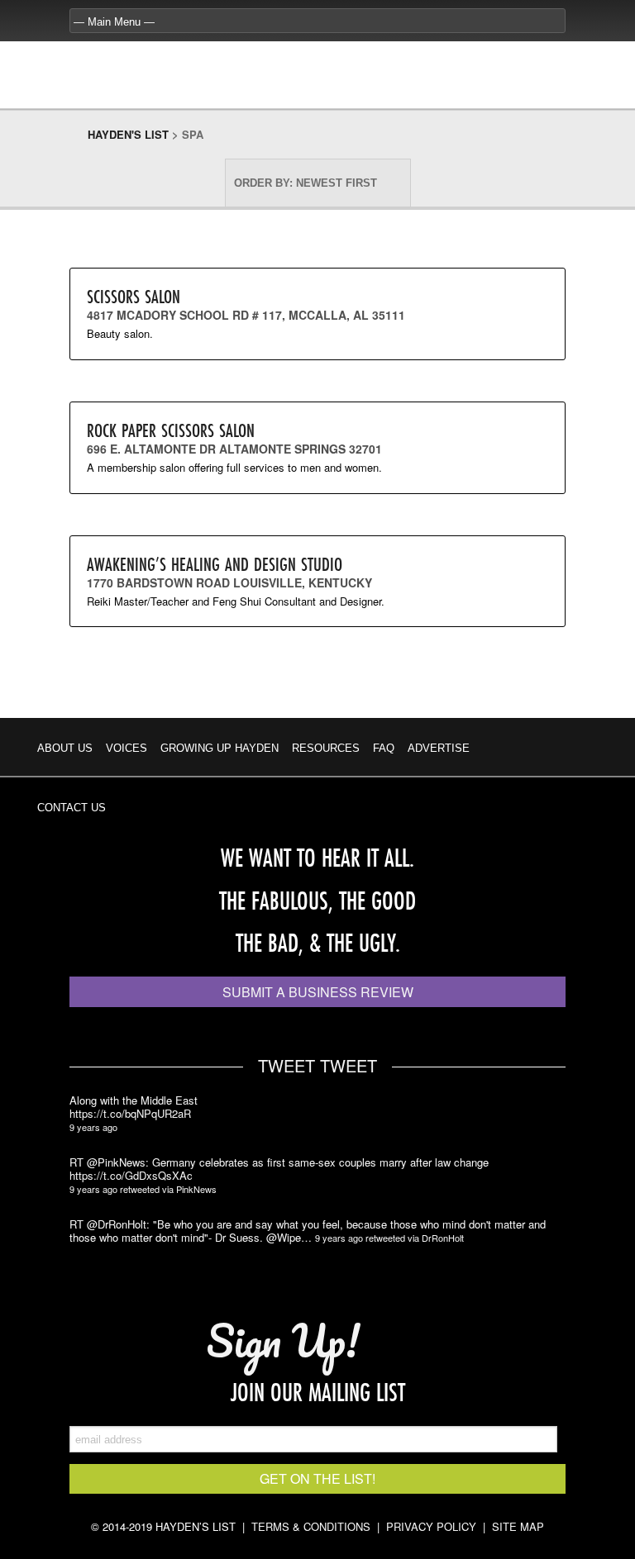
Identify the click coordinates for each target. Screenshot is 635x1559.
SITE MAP (518, 1526)
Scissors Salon (133, 296)
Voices (126, 748)
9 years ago (93, 1127)
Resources (326, 748)
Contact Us (71, 807)
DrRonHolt (443, 1237)
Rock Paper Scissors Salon (171, 430)
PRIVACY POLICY (431, 1526)
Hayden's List (128, 134)
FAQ (383, 748)
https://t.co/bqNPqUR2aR (130, 1113)
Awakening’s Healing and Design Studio (214, 564)
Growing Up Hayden (219, 748)
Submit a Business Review (317, 991)
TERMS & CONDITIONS (310, 1526)
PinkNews (196, 1188)
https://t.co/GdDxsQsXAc (131, 1175)
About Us (65, 748)
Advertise (439, 748)
